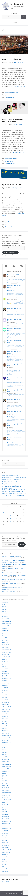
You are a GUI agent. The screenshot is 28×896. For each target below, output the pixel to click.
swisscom (20, 493)
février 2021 (5, 759)
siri (5, 95)
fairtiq (20, 479)
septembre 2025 (6, 628)
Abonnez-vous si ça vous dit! (10, 252)
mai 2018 (4, 838)
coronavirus (18, 477)
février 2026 (5, 616)
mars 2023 (5, 699)
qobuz (3, 493)
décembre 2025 (6, 621)
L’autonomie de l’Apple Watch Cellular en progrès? (13, 120)
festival (11, 481)
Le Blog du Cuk (17, 3)
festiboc (4, 482)
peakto (16, 491)
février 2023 (5, 702)
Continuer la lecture (19, 86)
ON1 (7, 491)
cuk (3, 479)
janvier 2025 (5, 647)
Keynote (18, 486)
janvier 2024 (5, 676)
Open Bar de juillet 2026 (8, 591)
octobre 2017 (5, 854)
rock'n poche (8, 493)
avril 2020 (5, 783)
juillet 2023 (5, 690)
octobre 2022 (5, 711)
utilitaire (24, 493)
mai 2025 (4, 638)
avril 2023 (4, 697)
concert (13, 477)
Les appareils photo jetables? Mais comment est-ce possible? (11, 557)
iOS (12, 484)
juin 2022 (4, 721)
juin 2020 (4, 778)
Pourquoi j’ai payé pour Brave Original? (12, 568)
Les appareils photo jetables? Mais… (14, 286)
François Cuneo (11, 278)
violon (3, 495)
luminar (15, 489)
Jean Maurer (12, 486)
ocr (5, 491)
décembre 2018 (6, 821)
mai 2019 (4, 809)
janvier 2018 (5, 847)
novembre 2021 (6, 738)
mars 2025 (5, 642)
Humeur (15, 158)
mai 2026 (4, 609)
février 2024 (5, 673)
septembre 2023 (6, 685)
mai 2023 (4, 695)
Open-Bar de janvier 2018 (11, 185)
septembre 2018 (6, 828)
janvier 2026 (5, 618)
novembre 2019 (6, 795)
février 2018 (5, 845)
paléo (11, 491)
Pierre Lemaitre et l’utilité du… (14, 274)
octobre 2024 (5, 654)
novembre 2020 (6, 766)
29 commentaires (10, 227)
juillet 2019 (5, 804)
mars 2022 (5, 728)
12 (10, 515)
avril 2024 (5, 669)
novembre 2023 (6, 680)
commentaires (7, 477)
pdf (13, 491)
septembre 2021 (6, 742)
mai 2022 (4, 723)
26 (10, 521)
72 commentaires (10, 98)
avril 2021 (4, 754)
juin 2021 (4, 749)
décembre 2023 (6, 678)
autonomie (8, 161)
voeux (7, 495)
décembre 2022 (6, 707)
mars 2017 (5, 871)
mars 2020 (5, 785)
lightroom (7, 488)
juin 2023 (4, 692)
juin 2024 (4, 664)
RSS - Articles (5, 881)
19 (10, 518)
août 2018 (5, 830)
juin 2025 (4, 635)
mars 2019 (5, 814)
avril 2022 (4, 726)
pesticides (21, 491)
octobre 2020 (5, 769)
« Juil (3, 529)
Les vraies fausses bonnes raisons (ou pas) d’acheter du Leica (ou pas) (13, 561)
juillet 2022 (5, 719)
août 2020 (5, 773)
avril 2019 (4, 811)
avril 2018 (4, 840)
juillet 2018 (5, 833)
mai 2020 (4, 780)
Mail (19, 489)
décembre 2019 (6, 792)
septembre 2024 (6, 657)
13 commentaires (10, 164)
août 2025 (5, 630)
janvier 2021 (5, 761)
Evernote (17, 479)
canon (17, 475)
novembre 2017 (6, 852)
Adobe (3, 475)
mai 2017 (4, 866)
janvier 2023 (5, 704)
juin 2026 (4, 607)
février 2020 (5, 788)
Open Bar (15, 92)
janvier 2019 (5, 819)
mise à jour (22, 489)
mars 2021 (5, 757)
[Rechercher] (23, 17)
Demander (21, 544)
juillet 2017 (5, 862)
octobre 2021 (5, 740)
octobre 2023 (5, 683)
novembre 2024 (6, 652)
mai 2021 (4, 752)
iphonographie (5, 486)
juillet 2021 (5, 747)
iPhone (15, 484)
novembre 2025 (6, 623)
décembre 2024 (6, 649)
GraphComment (7, 484)
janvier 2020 (5, 790)
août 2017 (4, 859)
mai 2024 (4, 666)
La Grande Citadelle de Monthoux (11, 583)
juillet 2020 (5, 776)
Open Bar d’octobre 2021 (11, 59)
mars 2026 (5, 614)
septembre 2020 (6, 771)
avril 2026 (5, 611)
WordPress (20, 495)
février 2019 (5, 816)
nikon (3, 491)
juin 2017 (4, 864)
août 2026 (5, 602)
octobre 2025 (5, 626)
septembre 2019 (6, 800)
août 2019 (5, 802)
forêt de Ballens (17, 482)
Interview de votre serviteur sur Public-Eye (13, 579)
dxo (5, 479)
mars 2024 (5, 671)
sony (16, 493)
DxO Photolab (11, 479)
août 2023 (5, 688)
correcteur (24, 477)
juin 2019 (4, 807)
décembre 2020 (6, 764)
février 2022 (5, 730)
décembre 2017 (6, 850)
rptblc (14, 493)
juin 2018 (4, 835)
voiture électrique (13, 495)
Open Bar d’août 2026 (8, 572)
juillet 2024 (5, 661)
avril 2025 (5, 640)
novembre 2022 (6, 709)
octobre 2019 (5, 797)
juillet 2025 (5, 633)
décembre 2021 (6, 735)
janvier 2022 (5, 733)
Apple (6, 475)
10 (3, 515)
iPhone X (18, 484)
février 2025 (5, 645)
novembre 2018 (6, 823)
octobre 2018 (5, 826)
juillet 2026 (5, 604)
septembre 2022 (6, 714)
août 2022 (5, 716)
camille (13, 475)
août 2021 (5, 745)
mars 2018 (5, 842)
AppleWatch (8, 92)
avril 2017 (4, 869)
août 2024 (5, 659)
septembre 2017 (6, 857)
